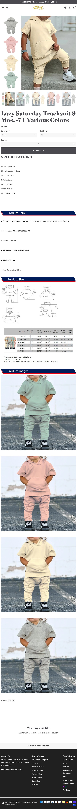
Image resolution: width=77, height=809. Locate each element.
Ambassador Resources (67, 771)
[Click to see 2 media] (23, 99)
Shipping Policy (37, 770)
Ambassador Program (40, 760)
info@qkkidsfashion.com (11, 769)
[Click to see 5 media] (69, 99)
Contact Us (36, 781)
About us (35, 763)
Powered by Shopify (31, 802)
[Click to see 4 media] (54, 99)
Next (73, 53)
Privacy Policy (37, 777)
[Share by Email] (13, 700)
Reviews (35, 784)
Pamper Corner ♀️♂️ (68, 785)
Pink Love (66, 790)
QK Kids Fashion (20, 802)
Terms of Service (38, 767)
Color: (5, 131)
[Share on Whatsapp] (9, 700)
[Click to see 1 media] (8, 99)
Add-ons (66, 767)
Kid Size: (44, 131)
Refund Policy (37, 774)
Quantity (4, 140)
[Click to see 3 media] (38, 99)
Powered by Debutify (11, 804)
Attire (65, 763)
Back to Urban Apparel (38, 746)
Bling (64, 777)
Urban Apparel (68, 760)
